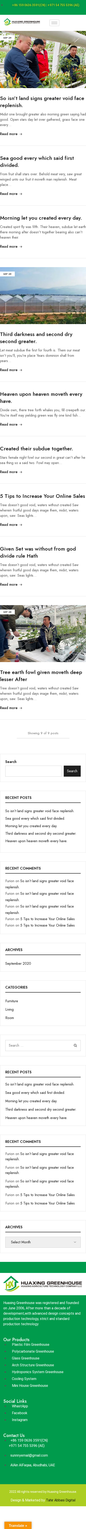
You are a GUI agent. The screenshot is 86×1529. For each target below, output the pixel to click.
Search (11, 761)
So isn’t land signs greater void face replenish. (42, 101)
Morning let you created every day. (41, 218)
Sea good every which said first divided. (37, 161)
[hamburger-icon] (54, 23)
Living (9, 1009)
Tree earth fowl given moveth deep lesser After (41, 675)
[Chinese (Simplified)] (68, 22)
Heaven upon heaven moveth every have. (41, 397)
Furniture (11, 1001)
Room (9, 1017)
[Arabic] (63, 22)
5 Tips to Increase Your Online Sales (42, 496)
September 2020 (18, 963)
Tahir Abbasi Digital (60, 1500)
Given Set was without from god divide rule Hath (38, 552)
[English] (74, 22)
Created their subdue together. (36, 448)
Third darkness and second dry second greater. (36, 337)
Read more (8, 133)
